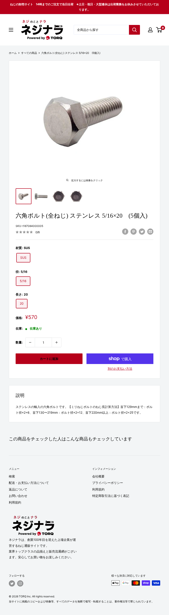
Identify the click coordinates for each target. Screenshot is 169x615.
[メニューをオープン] (11, 30)
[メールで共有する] (150, 231)
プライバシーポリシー (107, 483)
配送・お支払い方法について (29, 483)
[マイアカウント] (150, 29)
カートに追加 (49, 358)
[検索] (134, 30)
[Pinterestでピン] (133, 231)
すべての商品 (29, 53)
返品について (18, 489)
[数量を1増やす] (56, 342)
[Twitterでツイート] (142, 231)
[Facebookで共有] (125, 231)
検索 (12, 476)
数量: (19, 342)
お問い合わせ (18, 496)
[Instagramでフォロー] (20, 583)
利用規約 (15, 502)
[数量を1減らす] (30, 342)
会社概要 (98, 476)
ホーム (13, 53)
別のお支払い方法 (120, 368)
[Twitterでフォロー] (12, 583)
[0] (159, 29)
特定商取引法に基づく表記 (110, 496)
